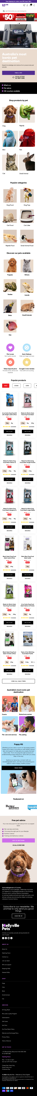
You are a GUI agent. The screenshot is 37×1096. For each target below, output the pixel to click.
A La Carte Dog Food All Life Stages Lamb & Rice (9, 413)
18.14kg (33, 662)
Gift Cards (5, 1021)
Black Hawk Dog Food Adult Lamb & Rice (9, 557)
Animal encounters (25, 714)
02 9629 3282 (20, 78)
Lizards (27, 295)
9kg (28, 423)
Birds (10, 315)
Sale (5, 385)
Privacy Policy (5, 1037)
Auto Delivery (26, 354)
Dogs (16, 385)
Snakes (10, 294)
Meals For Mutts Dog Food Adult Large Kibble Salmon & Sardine (27, 509)
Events (4, 714)
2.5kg (22, 423)
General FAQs (6, 972)
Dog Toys (27, 205)
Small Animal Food (27, 246)
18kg (7, 423)
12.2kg (26, 662)
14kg (25, 471)
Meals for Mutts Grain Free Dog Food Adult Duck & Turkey (9, 605)
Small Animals (27, 315)
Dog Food (10, 205)
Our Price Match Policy (8, 1029)
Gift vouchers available (12, 91)
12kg (27, 566)
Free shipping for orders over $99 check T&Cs (18, 1)
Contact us (5, 957)
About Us (4, 949)
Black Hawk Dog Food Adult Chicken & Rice (9, 652)
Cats (27, 385)
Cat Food (10, 225)
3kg (12, 423)
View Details (9, 435)
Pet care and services (9, 735)
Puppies (10, 275)
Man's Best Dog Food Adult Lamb (27, 557)
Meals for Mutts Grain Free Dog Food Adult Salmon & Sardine (27, 413)
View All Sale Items (18, 681)
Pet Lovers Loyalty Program (9, 1013)
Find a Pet (18, 73)
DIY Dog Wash (6, 1010)
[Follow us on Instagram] (6, 938)
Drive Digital (26, 1074)
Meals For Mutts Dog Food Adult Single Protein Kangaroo (27, 461)
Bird (3, 150)
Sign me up (18, 916)
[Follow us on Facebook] (3, 938)
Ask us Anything (18, 840)
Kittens (27, 275)
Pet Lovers (10, 354)
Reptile (21, 126)
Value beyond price (10, 369)
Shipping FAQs (6, 968)
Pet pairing (22, 735)
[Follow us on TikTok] (11, 938)
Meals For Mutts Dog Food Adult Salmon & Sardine (9, 461)
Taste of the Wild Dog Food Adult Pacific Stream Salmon (27, 652)
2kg (22, 662)
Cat (3, 173)
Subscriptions (5, 1017)
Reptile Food (10, 246)
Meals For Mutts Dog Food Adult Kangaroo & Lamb (9, 509)
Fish (20, 150)
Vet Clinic (4, 1025)
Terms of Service (6, 1041)
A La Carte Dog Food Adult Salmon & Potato (28, 605)
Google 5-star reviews (26, 369)
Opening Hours (6, 953)
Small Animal (23, 174)
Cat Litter (27, 225)
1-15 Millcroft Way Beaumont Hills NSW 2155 (14, 1051)
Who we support (6, 964)
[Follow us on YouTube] (9, 938)
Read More (18, 768)
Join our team (6, 961)
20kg (32, 423)
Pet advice (7, 88)
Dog (3, 126)
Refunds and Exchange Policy (10, 1033)
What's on (7, 85)
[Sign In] (27, 5)
